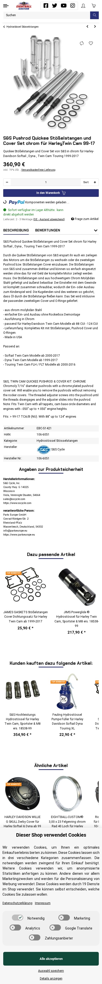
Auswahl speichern (51, 971)
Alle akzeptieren (51, 959)
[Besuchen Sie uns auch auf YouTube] (63, 5)
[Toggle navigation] (6, 5)
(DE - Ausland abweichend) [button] (49, 219)
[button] (83, 6)
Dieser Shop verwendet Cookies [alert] (51, 835)
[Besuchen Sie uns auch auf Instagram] (72, 5)
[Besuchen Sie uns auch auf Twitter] (54, 5)
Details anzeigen (51, 978)
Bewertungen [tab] (47, 230)
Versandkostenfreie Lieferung (38, 169)
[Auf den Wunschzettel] (91, 43)
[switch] (17, 918)
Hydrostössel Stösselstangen (57, 440)
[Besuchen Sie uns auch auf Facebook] (45, 5)
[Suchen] (94, 15)
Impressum (43, 903)
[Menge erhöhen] (95, 182)
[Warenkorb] (93, 6)
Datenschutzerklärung (17, 903)
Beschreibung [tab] (16, 230)
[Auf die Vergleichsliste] (82, 43)
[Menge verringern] (7, 182)
